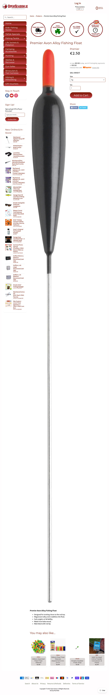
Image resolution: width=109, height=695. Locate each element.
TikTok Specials (12, 34)
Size (71, 77)
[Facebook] (7, 95)
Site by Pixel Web (54, 690)
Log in (78, 3)
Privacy (43, 684)
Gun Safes (10, 66)
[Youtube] (12, 95)
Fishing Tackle (16, 39)
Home (8, 23)
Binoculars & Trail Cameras (11, 72)
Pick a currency (80, 7)
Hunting (16, 56)
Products (39, 16)
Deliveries (66, 684)
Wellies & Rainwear (10, 61)
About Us (35, 684)
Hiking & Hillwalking (16, 78)
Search (27, 684)
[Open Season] (15, 6)
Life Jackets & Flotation (12, 43)
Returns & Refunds (54, 684)
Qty (71, 85)
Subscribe (12, 119)
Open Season (54, 689)
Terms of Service (78, 684)
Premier (74, 48)
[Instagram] (16, 95)
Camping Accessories (11, 50)
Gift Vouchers (11, 84)
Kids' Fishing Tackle (11, 28)
